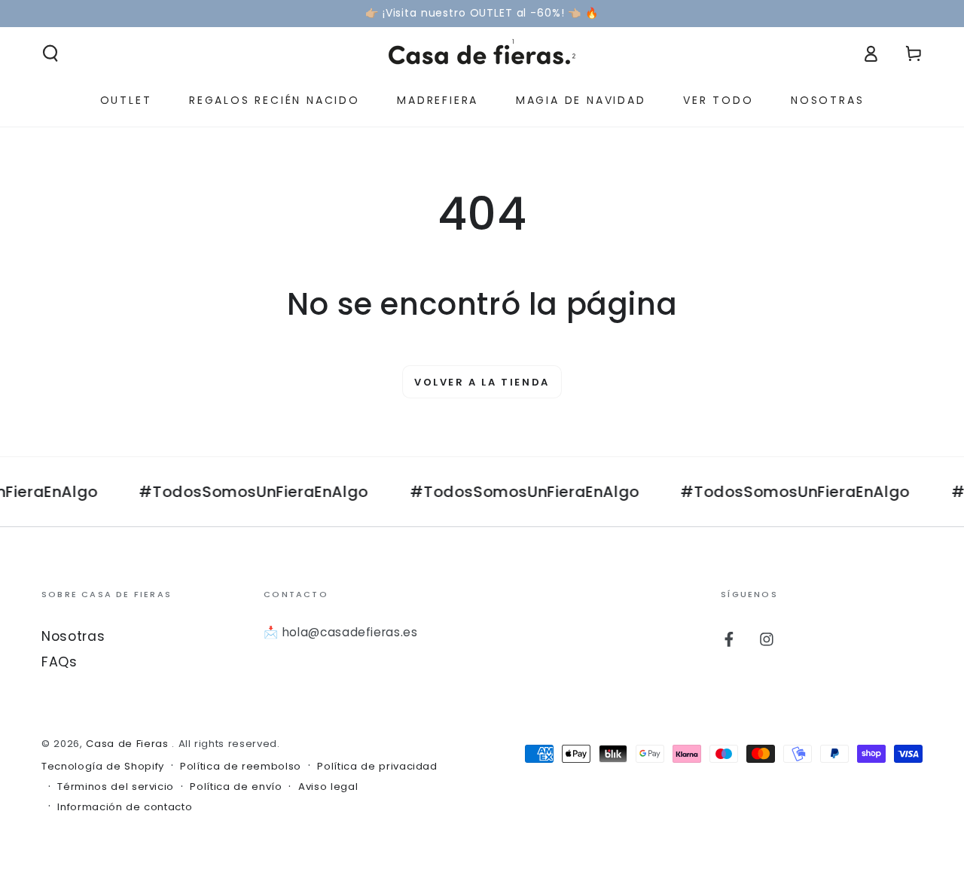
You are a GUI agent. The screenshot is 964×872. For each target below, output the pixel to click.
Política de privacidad (377, 766)
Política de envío (236, 787)
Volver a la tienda (482, 382)
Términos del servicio (115, 787)
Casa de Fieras (129, 743)
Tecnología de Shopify (102, 766)
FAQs (59, 662)
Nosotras (73, 636)
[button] (50, 53)
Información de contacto (124, 807)
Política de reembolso (240, 766)
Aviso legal (328, 787)
